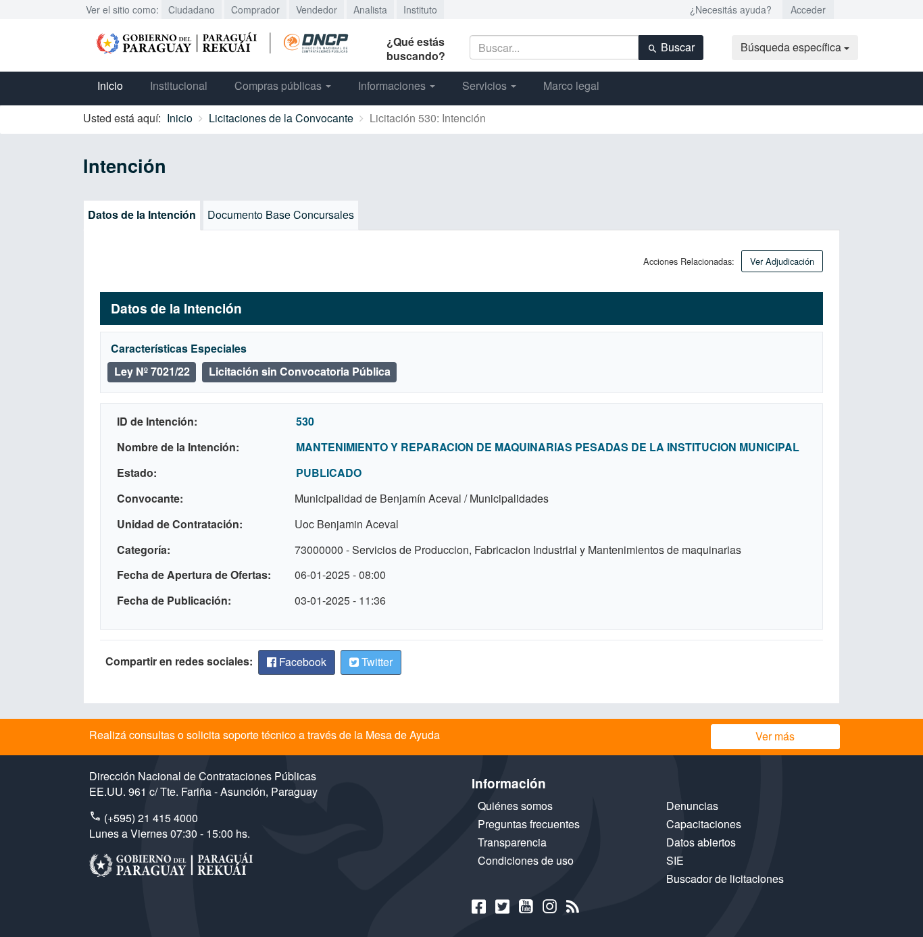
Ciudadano (191, 9)
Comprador (255, 9)
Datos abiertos (701, 842)
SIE (675, 860)
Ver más (775, 736)
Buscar (676, 47)
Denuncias (692, 805)
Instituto (420, 9)
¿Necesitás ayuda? (731, 9)
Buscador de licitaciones (725, 878)
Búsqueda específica (792, 47)
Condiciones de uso (526, 860)
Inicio (110, 85)
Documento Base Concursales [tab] (280, 214)
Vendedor (316, 9)
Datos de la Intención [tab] (142, 214)
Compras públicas (279, 85)
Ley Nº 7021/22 (152, 371)
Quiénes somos (515, 805)
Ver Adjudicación (782, 261)
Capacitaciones (703, 824)
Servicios (485, 85)
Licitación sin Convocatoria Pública (300, 371)
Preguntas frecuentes (529, 824)
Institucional (178, 85)
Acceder (808, 9)
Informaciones (393, 85)
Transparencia (512, 842)
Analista (370, 9)
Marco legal (571, 85)
